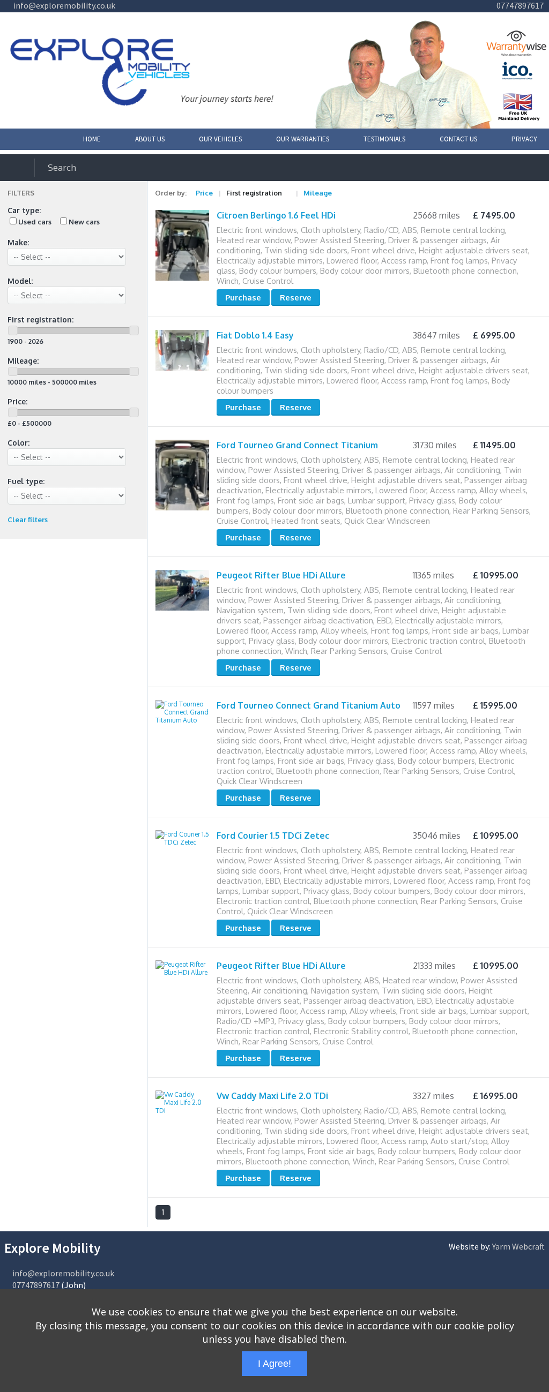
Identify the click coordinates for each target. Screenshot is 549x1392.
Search (62, 167)
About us (150, 139)
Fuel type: (26, 481)
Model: (20, 280)
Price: (17, 401)
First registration (254, 193)
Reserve (295, 297)
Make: (18, 242)
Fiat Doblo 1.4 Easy (255, 335)
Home (92, 139)
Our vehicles (220, 139)
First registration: (40, 319)
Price (204, 193)
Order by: (171, 193)
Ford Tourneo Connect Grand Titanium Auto (308, 705)
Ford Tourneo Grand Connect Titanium (297, 445)
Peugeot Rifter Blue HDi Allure (281, 575)
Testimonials (384, 139)
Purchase (243, 297)
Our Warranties (302, 139)
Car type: (24, 210)
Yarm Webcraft (518, 1246)
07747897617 (519, 5)
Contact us (458, 139)
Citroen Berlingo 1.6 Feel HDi (276, 215)
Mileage (317, 193)
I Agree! (274, 1363)
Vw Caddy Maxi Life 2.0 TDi (272, 1095)
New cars (84, 221)
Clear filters (28, 519)
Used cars (34, 221)
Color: (18, 442)
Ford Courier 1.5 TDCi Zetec (273, 835)
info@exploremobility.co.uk (63, 5)
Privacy (524, 139)
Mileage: (23, 360)
